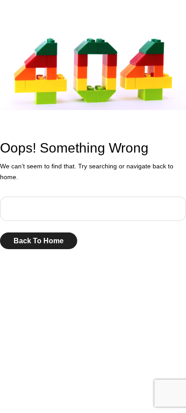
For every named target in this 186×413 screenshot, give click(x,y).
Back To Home (39, 241)
